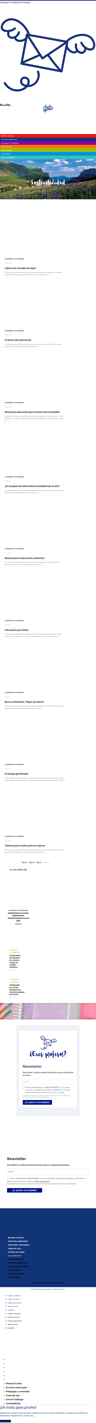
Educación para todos (16, 630)
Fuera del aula (14, 1248)
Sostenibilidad (14, 1256)
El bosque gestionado (16, 773)
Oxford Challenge (16, 1252)
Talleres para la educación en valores (25, 845)
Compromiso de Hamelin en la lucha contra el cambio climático (15, 961)
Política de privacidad (41, 1181)
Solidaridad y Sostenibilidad (14, 259)
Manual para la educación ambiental (24, 558)
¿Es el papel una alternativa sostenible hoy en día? (32, 486)
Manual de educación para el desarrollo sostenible (32, 412)
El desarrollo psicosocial (18, 340)
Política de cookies (14, 1299)
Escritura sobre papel (18, 1241)
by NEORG (11, 1310)
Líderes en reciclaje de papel (20, 268)
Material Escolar (15, 1238)
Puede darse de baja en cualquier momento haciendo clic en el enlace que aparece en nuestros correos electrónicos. (41, 1184)
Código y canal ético (14, 1296)
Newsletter (5, 105)
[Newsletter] (48, 101)
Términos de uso (13, 1306)
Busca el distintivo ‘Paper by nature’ (24, 701)
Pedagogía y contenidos (19, 1245)
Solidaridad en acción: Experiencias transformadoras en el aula (17, 990)
